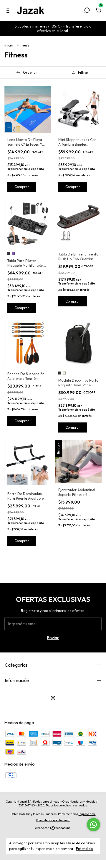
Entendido (84, 848)
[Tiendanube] (53, 828)
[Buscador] (86, 11)
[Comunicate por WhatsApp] (93, 824)
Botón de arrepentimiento (53, 820)
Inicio (8, 45)
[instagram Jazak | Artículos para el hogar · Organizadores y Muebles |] (53, 698)
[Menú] (9, 11)
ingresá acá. (87, 814)
